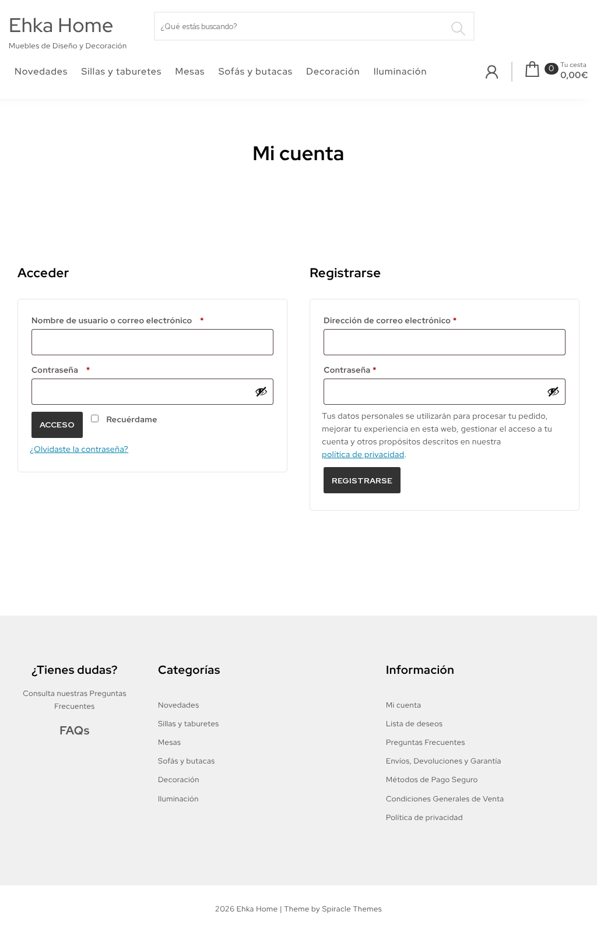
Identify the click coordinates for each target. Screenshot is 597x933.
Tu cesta (573, 65)
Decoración (333, 71)
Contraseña (86, 369)
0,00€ (574, 75)
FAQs (74, 730)
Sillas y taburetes (122, 71)
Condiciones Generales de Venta (445, 799)
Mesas (190, 71)
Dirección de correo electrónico (413, 319)
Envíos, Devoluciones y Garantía (443, 761)
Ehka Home (61, 25)
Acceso (57, 424)
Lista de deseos (414, 724)
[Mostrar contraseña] (261, 391)
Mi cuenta (403, 705)
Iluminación (400, 71)
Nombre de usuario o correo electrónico (143, 319)
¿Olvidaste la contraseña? (79, 449)
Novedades (41, 71)
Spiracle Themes (352, 909)
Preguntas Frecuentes (425, 742)
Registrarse (362, 480)
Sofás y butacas (256, 71)
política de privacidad (363, 455)
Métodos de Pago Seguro (432, 779)
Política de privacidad (424, 817)
